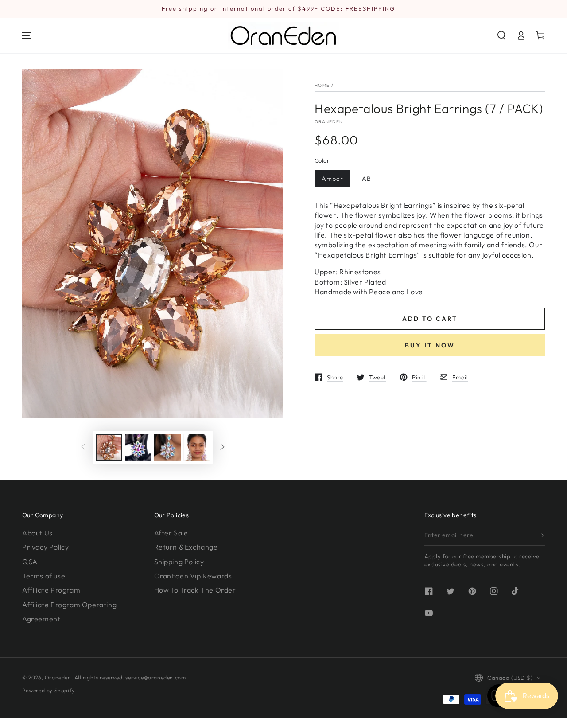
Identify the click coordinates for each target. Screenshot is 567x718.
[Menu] (26, 35)
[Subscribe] (542, 535)
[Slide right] (222, 447)
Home (322, 85)
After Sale (171, 532)
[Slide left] (83, 447)
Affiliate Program (51, 589)
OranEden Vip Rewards (193, 575)
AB (366, 179)
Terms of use (43, 575)
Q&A (30, 561)
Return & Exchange (186, 546)
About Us (37, 532)
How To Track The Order (195, 589)
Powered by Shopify (48, 690)
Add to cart (430, 319)
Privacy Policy (45, 546)
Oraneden (329, 122)
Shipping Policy (179, 561)
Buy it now (430, 345)
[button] (501, 35)
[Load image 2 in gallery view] (138, 447)
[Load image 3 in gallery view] (167, 447)
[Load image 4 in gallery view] (196, 447)
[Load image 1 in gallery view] (109, 447)
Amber (332, 179)
